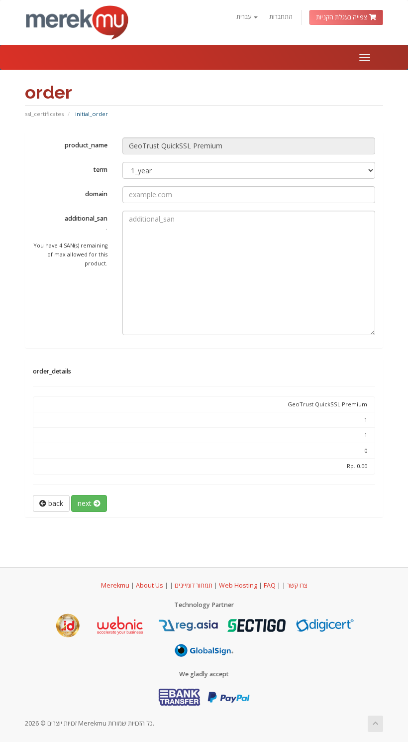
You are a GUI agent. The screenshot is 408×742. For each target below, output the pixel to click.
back (54, 503)
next (86, 503)
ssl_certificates (44, 114)
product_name (86, 145)
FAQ (270, 585)
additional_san (70, 240)
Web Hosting (238, 585)
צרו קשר (297, 585)
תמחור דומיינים (193, 585)
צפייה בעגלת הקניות (342, 17)
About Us (149, 585)
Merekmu (115, 585)
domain (96, 194)
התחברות (281, 16)
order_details (52, 371)
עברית (244, 16)
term (100, 169)
